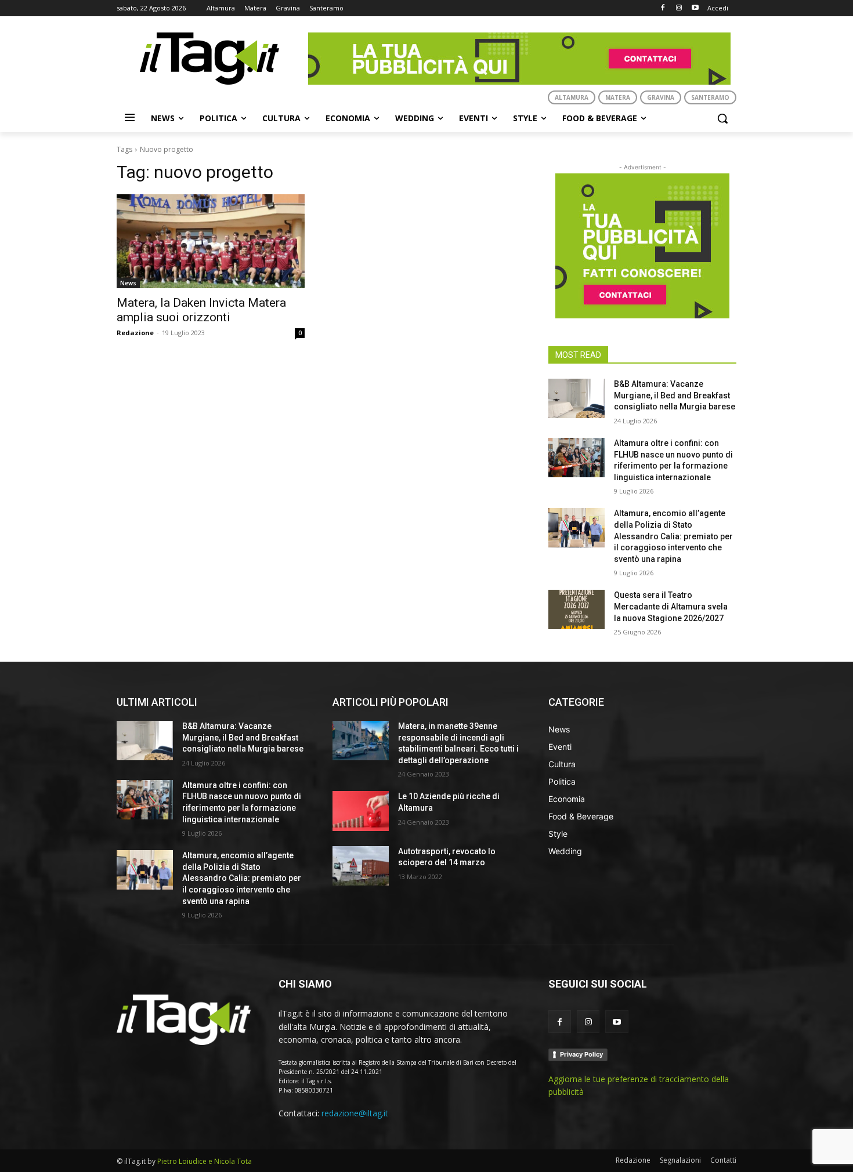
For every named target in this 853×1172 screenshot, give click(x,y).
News (128, 283)
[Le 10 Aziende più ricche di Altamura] (360, 810)
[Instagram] (678, 8)
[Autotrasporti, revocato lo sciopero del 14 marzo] (360, 866)
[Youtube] (695, 8)
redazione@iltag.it (354, 1113)
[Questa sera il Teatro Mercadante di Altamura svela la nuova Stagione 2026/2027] (576, 609)
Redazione (135, 332)
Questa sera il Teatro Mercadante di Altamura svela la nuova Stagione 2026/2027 (671, 606)
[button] (722, 118)
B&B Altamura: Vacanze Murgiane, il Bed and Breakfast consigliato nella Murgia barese (674, 395)
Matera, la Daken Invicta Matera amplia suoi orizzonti (201, 310)
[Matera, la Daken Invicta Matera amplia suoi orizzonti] (211, 241)
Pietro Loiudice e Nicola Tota (204, 1161)
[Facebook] (663, 8)
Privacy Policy (581, 1054)
